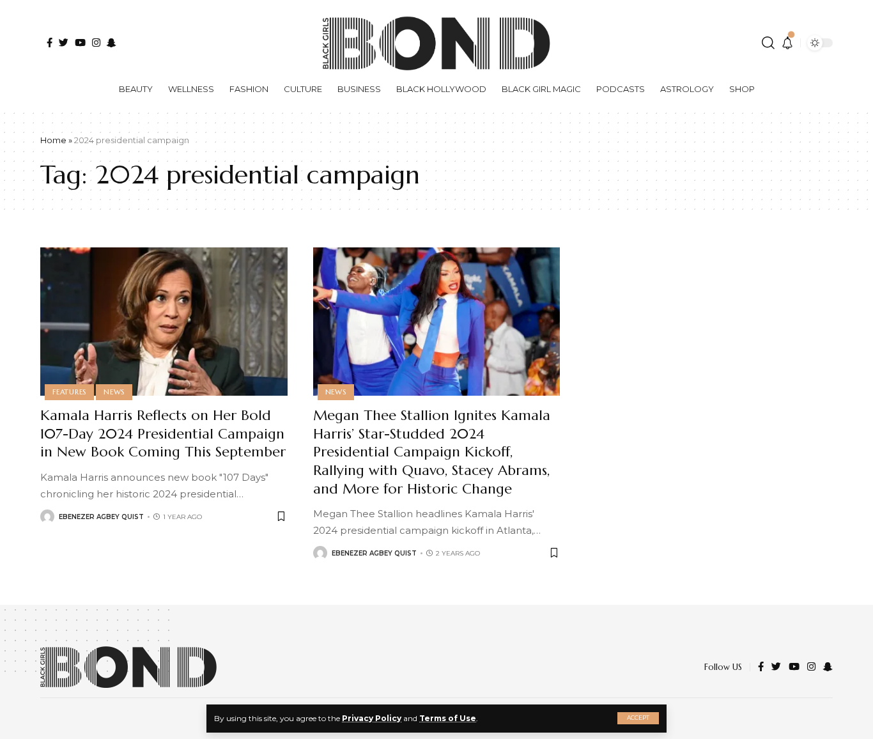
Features (69, 391)
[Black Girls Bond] (128, 667)
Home (53, 140)
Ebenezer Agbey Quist (101, 517)
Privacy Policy (371, 718)
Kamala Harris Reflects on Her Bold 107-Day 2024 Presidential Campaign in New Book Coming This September (163, 433)
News (114, 391)
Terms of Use (447, 718)
